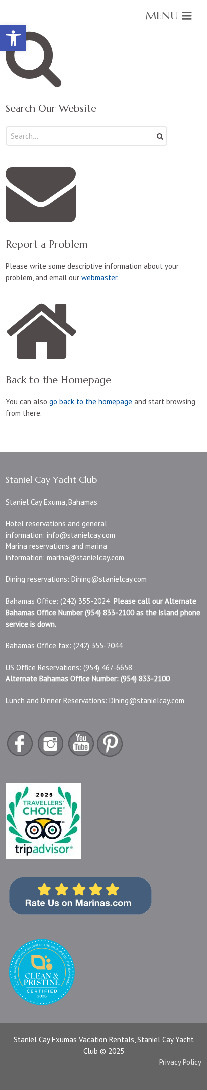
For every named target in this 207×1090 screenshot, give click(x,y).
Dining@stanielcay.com (109, 579)
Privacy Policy (180, 1062)
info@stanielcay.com (81, 535)
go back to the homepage (90, 401)
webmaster (99, 277)
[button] (13, 38)
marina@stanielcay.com (85, 557)
